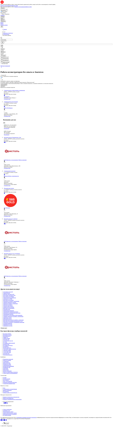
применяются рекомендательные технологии (26, 417)
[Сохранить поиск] (2, 46)
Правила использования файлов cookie (23, 6)
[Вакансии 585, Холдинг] (58, 200)
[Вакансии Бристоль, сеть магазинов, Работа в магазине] (58, 151)
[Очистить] (2, 42)
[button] (2, 22)
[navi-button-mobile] (2, 27)
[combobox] (7, 39)
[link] (3, 19)
